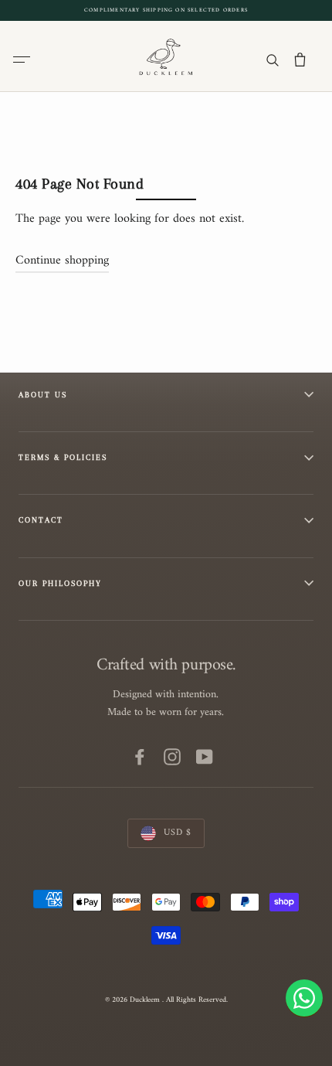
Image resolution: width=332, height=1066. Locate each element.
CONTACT (41, 520)
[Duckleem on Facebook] (139, 756)
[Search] (272, 59)
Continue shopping (62, 260)
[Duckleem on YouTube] (204, 756)
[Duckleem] (166, 55)
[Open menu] (24, 59)
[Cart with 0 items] (300, 59)
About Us (43, 395)
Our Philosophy (60, 583)
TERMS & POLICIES (63, 457)
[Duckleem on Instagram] (172, 756)
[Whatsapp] (304, 998)
